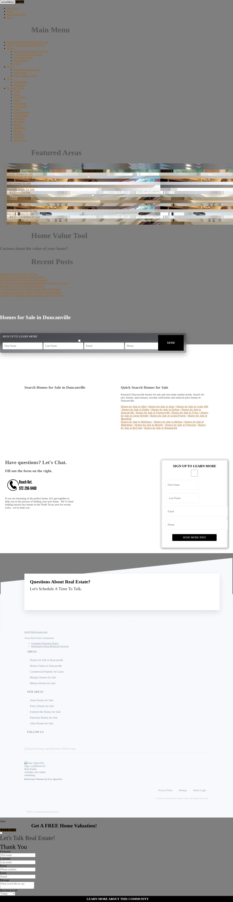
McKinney (19, 121)
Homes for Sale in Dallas (135, 409)
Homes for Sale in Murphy (149, 424)
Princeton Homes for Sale (43, 717)
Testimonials (20, 82)
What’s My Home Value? (27, 69)
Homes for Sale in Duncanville (46, 660)
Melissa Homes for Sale (42, 683)
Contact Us (20, 85)
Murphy (18, 131)
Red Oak (18, 137)
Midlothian (19, 128)
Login (17, 63)
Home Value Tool (16, 14)
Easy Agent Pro (55, 779)
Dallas (17, 100)
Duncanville (20, 103)
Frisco (17, 109)
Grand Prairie (21, 115)
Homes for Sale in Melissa (168, 421)
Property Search (15, 88)
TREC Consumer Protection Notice (26, 45)
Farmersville (20, 106)
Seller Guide (20, 72)
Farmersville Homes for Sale (45, 711)
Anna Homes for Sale (41, 700)
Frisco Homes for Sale (42, 706)
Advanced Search (23, 57)
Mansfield (19, 118)
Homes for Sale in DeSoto (165, 409)
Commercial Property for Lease (47, 671)
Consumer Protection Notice (45, 643)
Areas (10, 11)
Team (10, 78)
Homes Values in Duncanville (46, 665)
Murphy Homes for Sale (43, 677)
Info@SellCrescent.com (35, 632)
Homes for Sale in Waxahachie (160, 427)
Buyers (10, 48)
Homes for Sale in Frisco (185, 412)
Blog (9, 17)
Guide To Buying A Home (28, 54)
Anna (17, 94)
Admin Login (199, 790)
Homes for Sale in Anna (161, 406)
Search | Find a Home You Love (31, 51)
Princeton (19, 134)
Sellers (10, 66)
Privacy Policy (165, 790)
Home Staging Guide (25, 75)
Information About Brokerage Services (27, 42)
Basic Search (21, 60)
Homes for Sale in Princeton (180, 424)
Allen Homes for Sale (41, 723)
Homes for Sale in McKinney (136, 421)
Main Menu (13, 8)
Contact (20, 2)
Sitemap (183, 790)
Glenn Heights (21, 112)
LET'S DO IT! (8, 830)
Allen (17, 91)
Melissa (18, 124)
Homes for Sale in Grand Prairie (168, 415)
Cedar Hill (19, 97)
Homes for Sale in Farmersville (153, 412)
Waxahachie (20, 140)
